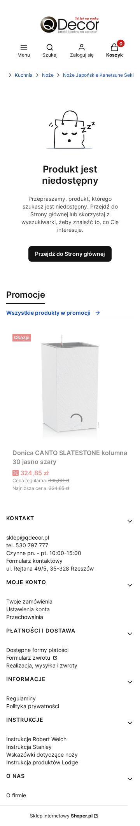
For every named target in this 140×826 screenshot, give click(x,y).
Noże (48, 75)
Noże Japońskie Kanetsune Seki (98, 75)
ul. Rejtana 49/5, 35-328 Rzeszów (50, 568)
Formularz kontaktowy (34, 560)
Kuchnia (24, 75)
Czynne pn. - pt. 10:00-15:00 (43, 553)
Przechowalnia (24, 617)
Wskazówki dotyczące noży (42, 754)
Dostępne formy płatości (37, 650)
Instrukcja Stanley (29, 746)
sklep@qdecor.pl (27, 537)
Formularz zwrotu (29, 657)
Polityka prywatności (32, 706)
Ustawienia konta (28, 609)
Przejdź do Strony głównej (70, 253)
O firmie (16, 795)
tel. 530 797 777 (27, 545)
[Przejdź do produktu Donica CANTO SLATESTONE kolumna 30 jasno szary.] (70, 388)
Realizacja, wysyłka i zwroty (41, 665)
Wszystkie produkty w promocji (48, 312)
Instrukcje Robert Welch (36, 739)
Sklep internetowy (61, 816)
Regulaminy (21, 698)
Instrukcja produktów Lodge (42, 762)
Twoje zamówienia (29, 601)
